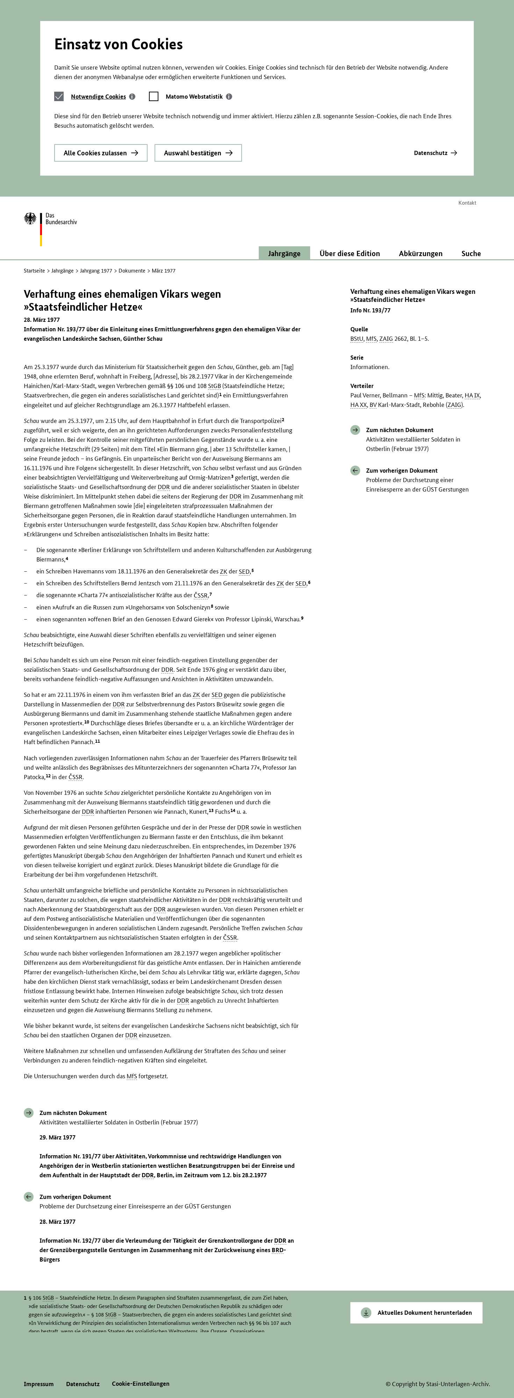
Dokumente (132, 270)
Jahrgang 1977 (96, 270)
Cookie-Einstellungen (141, 1383)
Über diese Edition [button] (350, 253)
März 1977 (164, 270)
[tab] (103, 96)
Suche (471, 253)
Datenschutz (431, 152)
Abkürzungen (421, 253)
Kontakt (467, 202)
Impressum (39, 1384)
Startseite (34, 270)
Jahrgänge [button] (284, 253)
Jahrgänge (62, 270)
